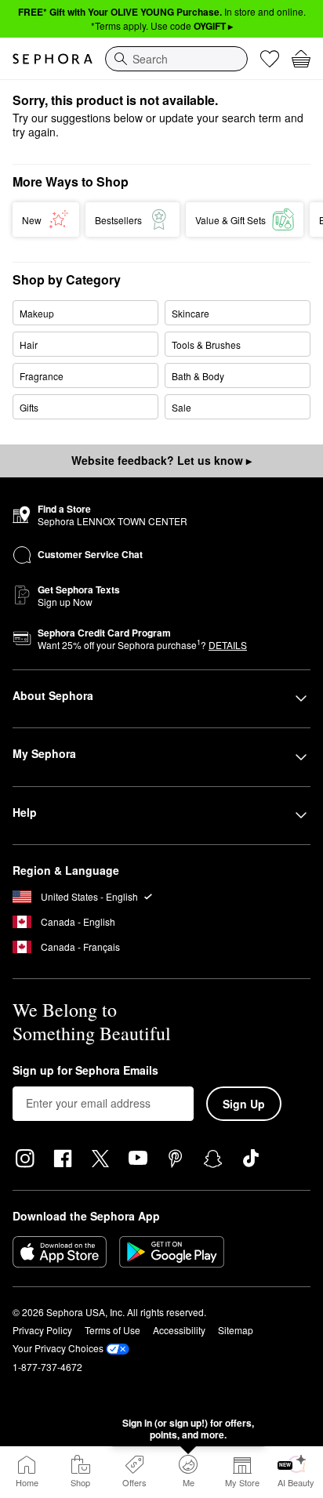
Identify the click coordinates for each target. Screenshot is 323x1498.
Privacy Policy (42, 1330)
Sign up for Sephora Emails (85, 1071)
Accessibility (179, 1330)
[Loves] (269, 59)
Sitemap (235, 1330)
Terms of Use (112, 1330)
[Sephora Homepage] (52, 59)
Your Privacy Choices (58, 1348)
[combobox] (176, 58)
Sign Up (244, 1104)
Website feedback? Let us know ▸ (161, 460)
